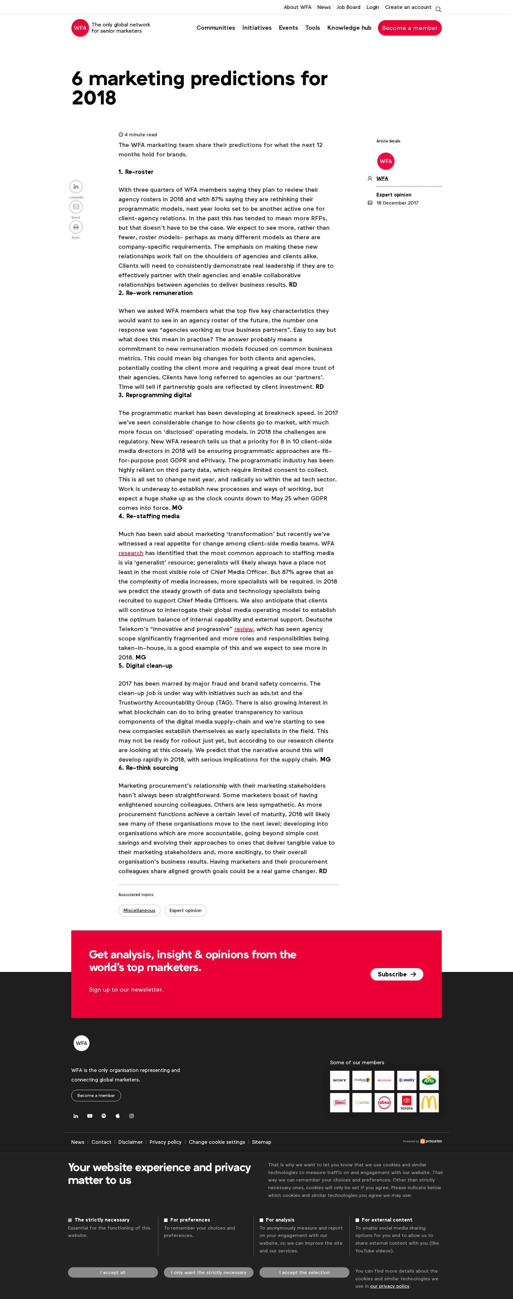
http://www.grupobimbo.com (339, 1102)
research (130, 553)
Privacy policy (166, 1142)
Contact (101, 1142)
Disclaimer (130, 1142)
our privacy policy (389, 1286)
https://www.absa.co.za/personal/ (384, 1102)
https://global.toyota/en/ (407, 1102)
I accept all (112, 1272)
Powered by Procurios (356, 1142)
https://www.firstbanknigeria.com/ (362, 1080)
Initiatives (257, 27)
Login (373, 7)
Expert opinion (186, 910)
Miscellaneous (139, 910)
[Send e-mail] (76, 207)
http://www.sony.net (339, 1080)
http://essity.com (407, 1080)
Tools (312, 27)
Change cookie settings (217, 1142)
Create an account (408, 7)
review (243, 629)
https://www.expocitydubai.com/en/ (362, 1102)
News (324, 7)
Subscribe (393, 974)
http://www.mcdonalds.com (429, 1102)
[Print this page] (76, 228)
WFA (382, 178)
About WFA (297, 7)
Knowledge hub (349, 27)
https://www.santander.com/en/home (384, 1080)
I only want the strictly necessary (208, 1272)
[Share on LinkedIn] (76, 187)
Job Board (349, 7)
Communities (216, 27)
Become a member (410, 28)
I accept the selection (304, 1272)
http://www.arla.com (429, 1080)
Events (288, 27)
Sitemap (261, 1142)
